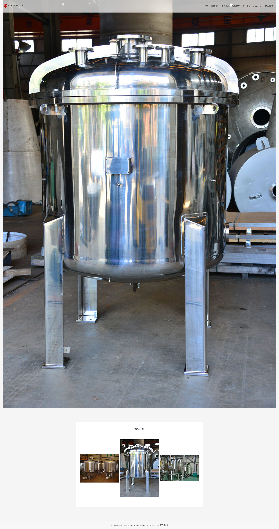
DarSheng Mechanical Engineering (134, 525)
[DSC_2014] (179, 468)
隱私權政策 (164, 525)
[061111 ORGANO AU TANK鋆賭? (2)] (99, 468)
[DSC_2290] (139, 468)
